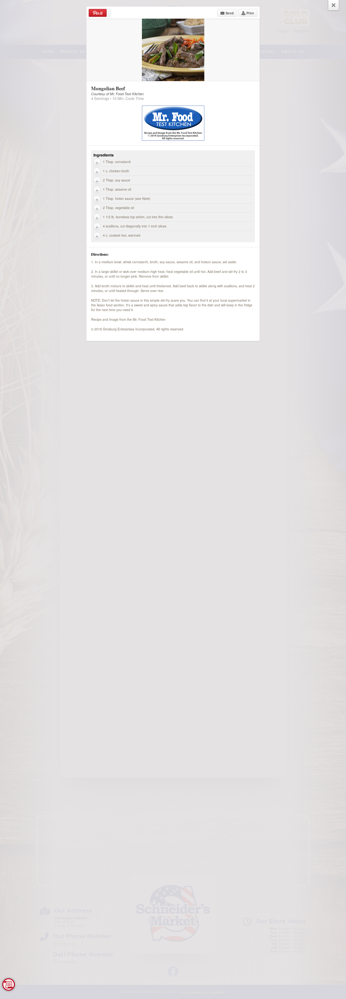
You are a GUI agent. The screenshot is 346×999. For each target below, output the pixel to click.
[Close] (333, 5)
